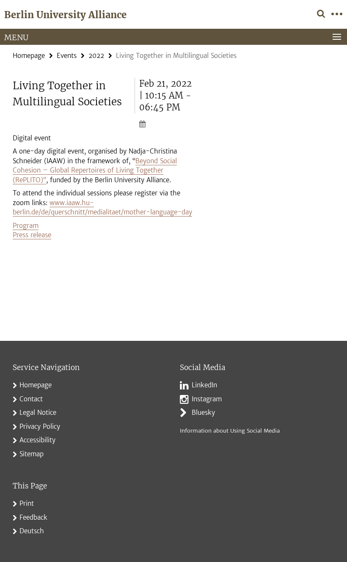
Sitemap (31, 454)
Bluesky (203, 412)
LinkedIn (204, 385)
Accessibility (37, 440)
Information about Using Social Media (230, 430)
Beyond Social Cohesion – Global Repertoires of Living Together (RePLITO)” (95, 170)
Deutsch (31, 531)
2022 (96, 56)
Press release (32, 235)
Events (67, 56)
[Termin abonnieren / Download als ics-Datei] (167, 123)
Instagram (207, 399)
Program (26, 226)
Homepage (29, 56)
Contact (31, 399)
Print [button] (26, 503)
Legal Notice (37, 412)
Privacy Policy (39, 426)
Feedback (33, 517)
